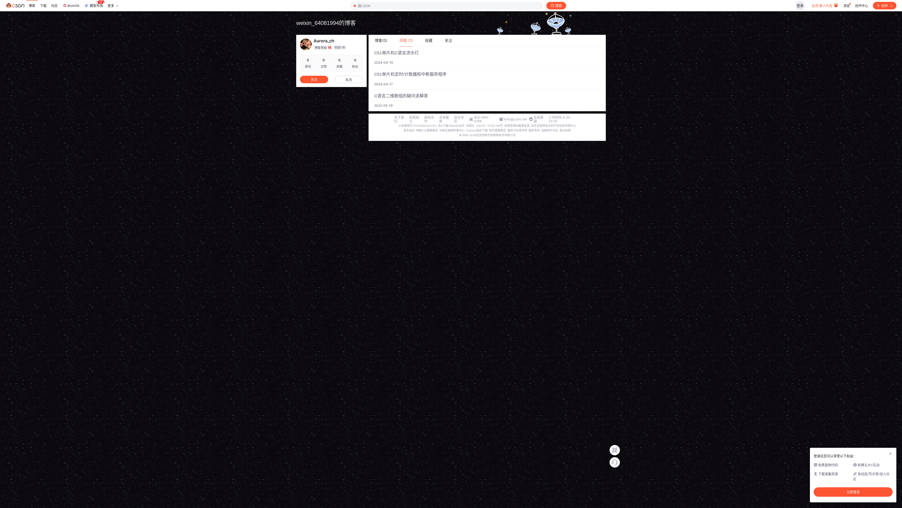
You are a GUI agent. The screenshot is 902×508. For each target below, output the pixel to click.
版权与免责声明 (517, 130)
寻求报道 (444, 119)
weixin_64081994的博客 (326, 23)
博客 (32, 6)
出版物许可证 (549, 130)
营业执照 (565, 130)
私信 (349, 80)
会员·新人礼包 (822, 6)
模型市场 (96, 6)
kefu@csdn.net (515, 119)
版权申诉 (534, 130)
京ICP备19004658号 (451, 125)
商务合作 (429, 119)
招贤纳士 (414, 119)
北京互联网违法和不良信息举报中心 (553, 125)
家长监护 (409, 130)
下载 (43, 6)
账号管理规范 (497, 130)
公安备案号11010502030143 (417, 125)
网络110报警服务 (427, 130)
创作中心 (861, 6)
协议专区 (459, 119)
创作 (884, 6)
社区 (54, 6)
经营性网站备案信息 (517, 125)
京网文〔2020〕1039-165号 (484, 125)
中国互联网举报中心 (452, 130)
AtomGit (73, 6)
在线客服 (539, 119)
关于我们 (399, 119)
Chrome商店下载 (477, 130)
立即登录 (853, 492)
